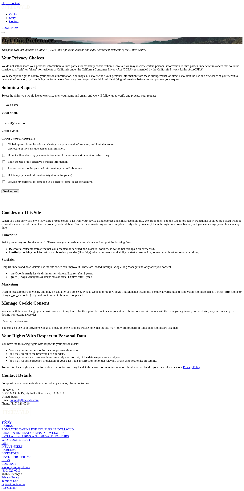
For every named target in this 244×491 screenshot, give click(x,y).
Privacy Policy (191, 367)
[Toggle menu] (3, 32)
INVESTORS (10, 453)
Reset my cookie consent (15, 321)
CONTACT (9, 463)
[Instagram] (4, 419)
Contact (13, 21)
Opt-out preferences (13, 484)
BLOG (6, 460)
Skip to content (11, 3)
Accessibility (9, 487)
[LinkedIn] (8, 419)
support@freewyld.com (24, 400)
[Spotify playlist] (12, 419)
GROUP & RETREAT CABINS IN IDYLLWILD (33, 432)
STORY (7, 422)
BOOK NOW (10, 27)
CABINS (7, 426)
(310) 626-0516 (11, 470)
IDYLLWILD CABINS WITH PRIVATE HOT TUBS (35, 436)
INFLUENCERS (12, 446)
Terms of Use (10, 480)
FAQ (5, 443)
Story (12, 17)
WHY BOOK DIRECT (16, 439)
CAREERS (9, 450)
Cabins (13, 14)
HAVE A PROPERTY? (16, 456)
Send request (10, 191)
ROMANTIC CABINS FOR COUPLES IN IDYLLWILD (38, 429)
